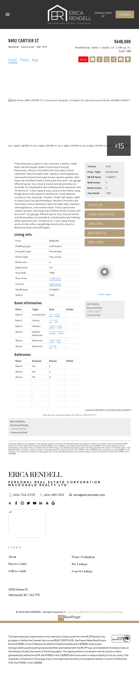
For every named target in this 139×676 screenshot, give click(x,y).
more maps (104, 294)
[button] (103, 14)
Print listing (96, 242)
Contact (125, 14)
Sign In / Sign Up (103, 14)
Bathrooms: (22, 354)
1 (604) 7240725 (94, 311)
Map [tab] (35, 59)
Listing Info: (23, 234)
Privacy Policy (72, 611)
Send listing (95, 223)
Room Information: (28, 302)
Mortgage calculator (106, 233)
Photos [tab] (24, 59)
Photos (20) (95, 205)
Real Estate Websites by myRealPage (102, 611)
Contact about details (101, 214)
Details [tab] (12, 59)
